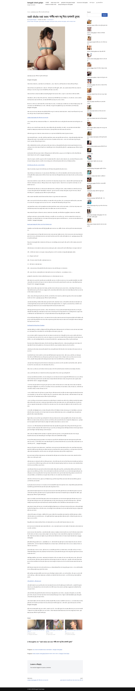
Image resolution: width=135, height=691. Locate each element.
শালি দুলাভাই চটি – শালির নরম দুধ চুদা (34, 581)
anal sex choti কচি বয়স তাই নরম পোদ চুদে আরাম (97, 94)
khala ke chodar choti (51, 4)
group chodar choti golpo (33, 21)
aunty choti (90, 153)
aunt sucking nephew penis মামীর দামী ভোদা (97, 146)
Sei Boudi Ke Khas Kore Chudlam (35, 325)
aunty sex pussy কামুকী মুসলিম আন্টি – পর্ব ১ (96, 198)
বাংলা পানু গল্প (92, 2)
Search (89, 12)
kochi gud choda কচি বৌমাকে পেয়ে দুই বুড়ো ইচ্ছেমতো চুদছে (39, 224)
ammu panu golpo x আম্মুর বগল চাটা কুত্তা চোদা (97, 77)
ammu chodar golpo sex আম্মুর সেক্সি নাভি (96, 51)
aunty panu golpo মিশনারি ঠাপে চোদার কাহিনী (96, 183)
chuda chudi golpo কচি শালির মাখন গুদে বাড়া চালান (37, 117)
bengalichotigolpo (33, 19)
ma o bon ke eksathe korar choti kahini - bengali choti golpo (47, 649)
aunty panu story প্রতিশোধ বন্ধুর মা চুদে (95, 190)
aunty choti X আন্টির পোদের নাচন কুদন (94, 161)
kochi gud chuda (53, 21)
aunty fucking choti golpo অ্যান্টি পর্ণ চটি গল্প (96, 168)
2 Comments (50, 19)
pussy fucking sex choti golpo (65, 4)
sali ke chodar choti (71, 21)
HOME (47, 2)
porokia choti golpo (62, 21)
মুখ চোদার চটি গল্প (99, 2)
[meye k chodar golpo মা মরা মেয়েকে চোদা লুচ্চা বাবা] (55, 625)
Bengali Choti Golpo (39, 689)
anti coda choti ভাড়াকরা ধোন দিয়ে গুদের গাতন (96, 110)
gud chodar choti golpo (44, 21)
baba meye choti (55, 2)
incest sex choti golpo (82, 2)
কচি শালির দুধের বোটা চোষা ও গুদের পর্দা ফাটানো (36, 165)
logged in (39, 667)
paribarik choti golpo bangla (68, 2)
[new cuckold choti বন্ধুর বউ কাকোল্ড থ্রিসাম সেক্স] (73, 625)
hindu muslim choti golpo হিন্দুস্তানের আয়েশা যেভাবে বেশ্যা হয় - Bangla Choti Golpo (51, 653)
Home (28, 12)
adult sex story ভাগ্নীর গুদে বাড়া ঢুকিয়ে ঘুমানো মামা (97, 25)
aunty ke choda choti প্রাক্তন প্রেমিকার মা (96, 176)
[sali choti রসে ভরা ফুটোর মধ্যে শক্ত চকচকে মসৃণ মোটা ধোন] (36, 625)
